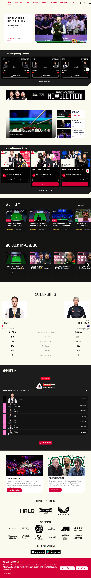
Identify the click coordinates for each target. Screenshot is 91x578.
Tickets (27, 2)
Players (54, 2)
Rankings (63, 2)
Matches (18, 2)
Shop (75, 2)
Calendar (44, 2)
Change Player (9, 329)
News (35, 2)
